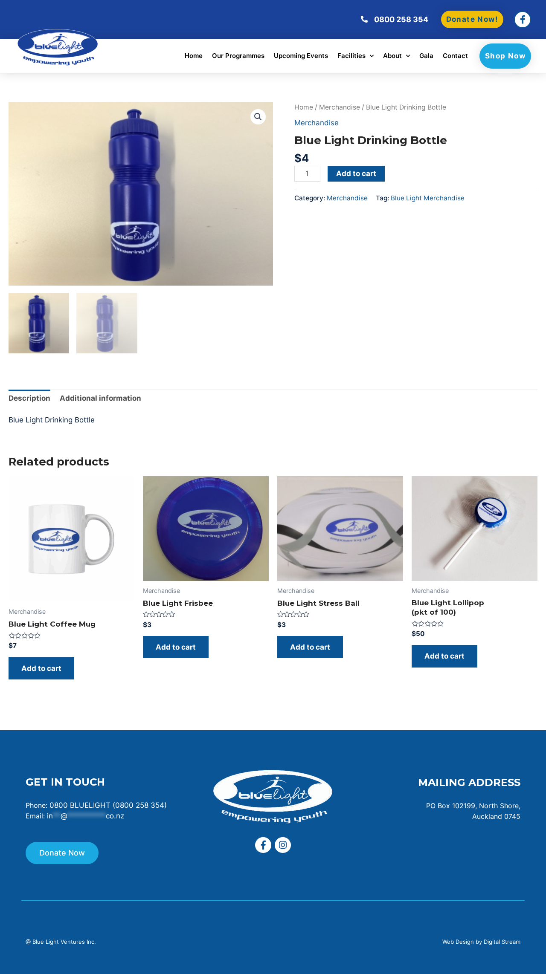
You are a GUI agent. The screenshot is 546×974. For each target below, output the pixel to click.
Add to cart (356, 173)
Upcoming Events (301, 56)
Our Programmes (238, 56)
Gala (426, 56)
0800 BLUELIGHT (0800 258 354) (108, 805)
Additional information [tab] (100, 398)
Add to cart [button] (41, 668)
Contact (455, 56)
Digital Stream (502, 941)
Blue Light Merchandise (428, 198)
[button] (258, 116)
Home (194, 56)
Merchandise (339, 107)
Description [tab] (29, 398)
